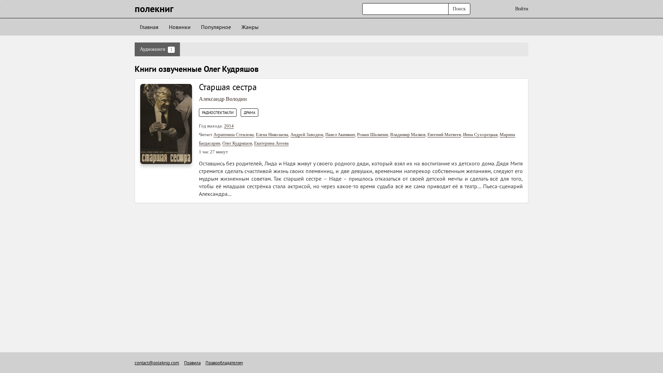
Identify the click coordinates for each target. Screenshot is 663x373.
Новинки (180, 26)
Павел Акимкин (340, 134)
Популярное (216, 26)
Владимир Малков (407, 134)
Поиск (459, 8)
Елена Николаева (272, 134)
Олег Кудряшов (237, 143)
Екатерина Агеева (271, 143)
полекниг (154, 8)
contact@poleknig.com (157, 363)
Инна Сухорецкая (480, 134)
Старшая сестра (228, 87)
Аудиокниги (156, 49)
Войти (521, 8)
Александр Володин (223, 99)
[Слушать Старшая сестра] (166, 123)
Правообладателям (224, 363)
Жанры (250, 26)
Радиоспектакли (217, 112)
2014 (229, 125)
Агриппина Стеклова (233, 134)
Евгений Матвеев (444, 134)
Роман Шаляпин (372, 134)
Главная (149, 26)
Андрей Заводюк (306, 134)
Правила (192, 363)
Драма (249, 112)
